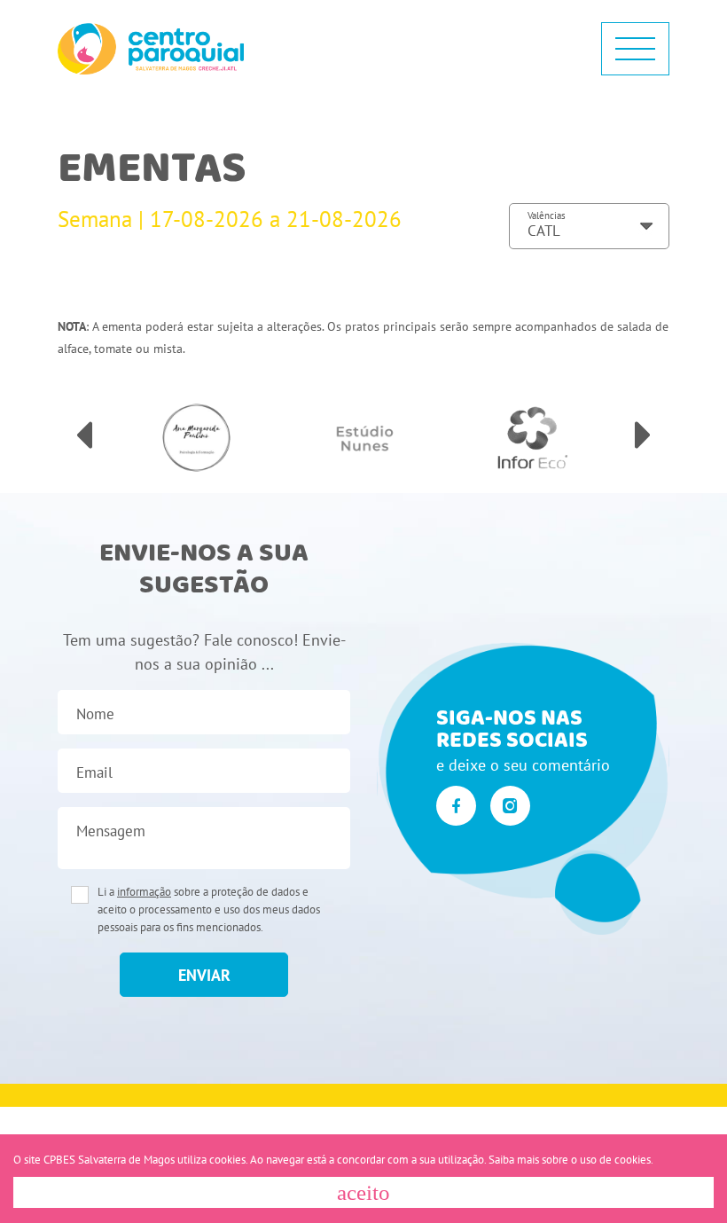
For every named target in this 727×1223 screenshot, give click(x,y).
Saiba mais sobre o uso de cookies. (571, 1159)
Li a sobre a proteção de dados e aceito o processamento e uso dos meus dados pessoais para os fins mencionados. (209, 909)
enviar (204, 975)
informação (144, 891)
